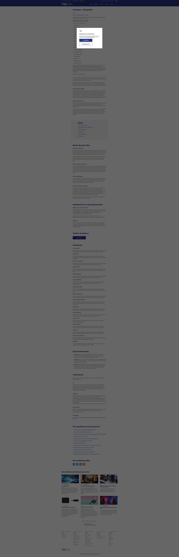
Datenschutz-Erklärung (90, 37)
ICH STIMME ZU (86, 40)
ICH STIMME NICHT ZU (86, 44)
